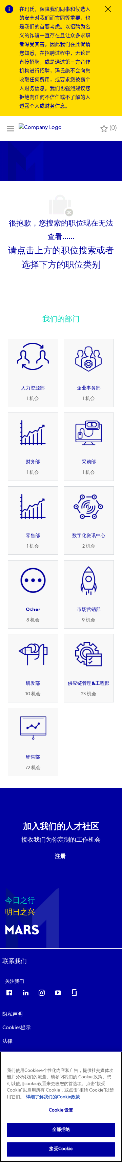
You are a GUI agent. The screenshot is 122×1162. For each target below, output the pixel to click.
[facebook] (9, 992)
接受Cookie (61, 1149)
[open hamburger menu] (10, 128)
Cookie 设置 (61, 1110)
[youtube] (57, 992)
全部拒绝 (61, 1130)
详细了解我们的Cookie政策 (53, 1097)
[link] (14, 961)
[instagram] (41, 992)
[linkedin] (25, 992)
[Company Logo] (40, 128)
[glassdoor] (74, 992)
